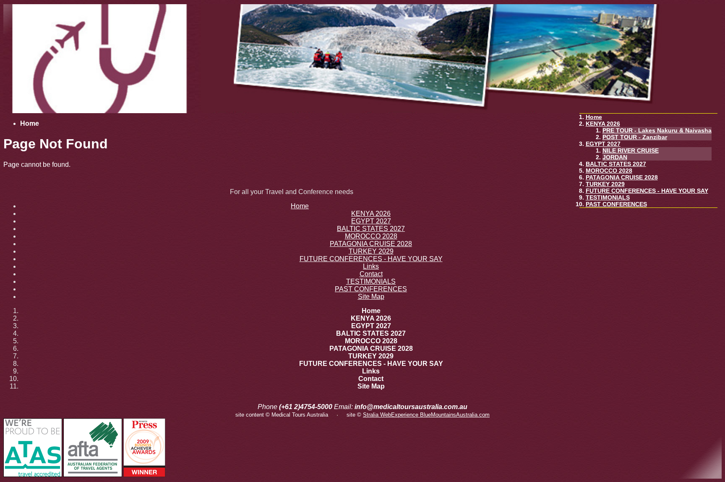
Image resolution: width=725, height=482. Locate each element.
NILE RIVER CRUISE (630, 150)
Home (594, 117)
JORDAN (614, 157)
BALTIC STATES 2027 (616, 164)
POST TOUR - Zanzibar (634, 137)
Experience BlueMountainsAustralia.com (440, 415)
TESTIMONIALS (608, 197)
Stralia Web (377, 415)
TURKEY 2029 (605, 184)
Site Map (371, 296)
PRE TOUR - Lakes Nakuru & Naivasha (657, 130)
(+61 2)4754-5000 (305, 406)
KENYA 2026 (603, 123)
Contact (371, 273)
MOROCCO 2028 (609, 170)
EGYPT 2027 (603, 143)
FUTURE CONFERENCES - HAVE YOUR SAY (647, 190)
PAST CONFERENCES (616, 204)
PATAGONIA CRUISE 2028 (622, 177)
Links (371, 266)
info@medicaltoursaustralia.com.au (411, 406)
